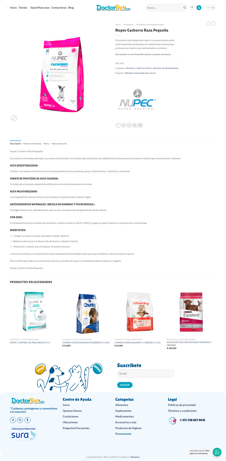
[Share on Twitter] (123, 125)
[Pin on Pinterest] (134, 125)
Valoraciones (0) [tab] (59, 143)
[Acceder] (198, 7)
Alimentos (128, 24)
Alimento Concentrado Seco (137, 73)
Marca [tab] (47, 143)
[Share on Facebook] (118, 125)
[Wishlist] (192, 7)
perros (153, 73)
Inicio (13, 7)
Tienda (22, 7)
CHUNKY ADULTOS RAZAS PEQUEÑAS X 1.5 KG (86, 342)
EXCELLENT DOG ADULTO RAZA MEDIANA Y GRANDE (189, 343)
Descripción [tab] (15, 143)
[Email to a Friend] (129, 125)
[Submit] (184, 7)
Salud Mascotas (40, 7)
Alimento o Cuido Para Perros (139, 68)
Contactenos (59, 7)
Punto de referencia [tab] (32, 143)
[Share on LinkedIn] (140, 125)
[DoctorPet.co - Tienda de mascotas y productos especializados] (113, 8)
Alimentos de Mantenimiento (150, 24)
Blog (71, 7)
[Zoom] (14, 118)
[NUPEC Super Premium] (136, 101)
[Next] (216, 321)
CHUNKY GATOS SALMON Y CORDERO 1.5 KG (138, 342)
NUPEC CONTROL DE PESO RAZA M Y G (30, 342)
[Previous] (10, 321)
